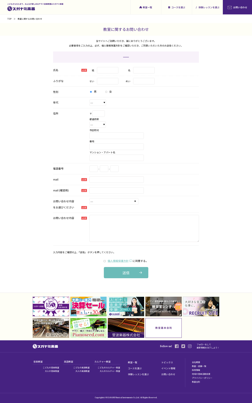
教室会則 (196, 381)
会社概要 (196, 362)
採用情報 (196, 370)
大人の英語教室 (82, 371)
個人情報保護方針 (118, 261)
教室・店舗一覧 (199, 366)
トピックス (167, 362)
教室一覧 (147, 7)
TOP (9, 18)
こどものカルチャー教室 (109, 367)
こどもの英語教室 (81, 367)
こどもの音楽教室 (51, 367)
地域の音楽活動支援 (201, 373)
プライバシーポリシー (202, 377)
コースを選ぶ (178, 7)
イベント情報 (168, 368)
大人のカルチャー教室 (110, 371)
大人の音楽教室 (52, 371)
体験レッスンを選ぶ (208, 7)
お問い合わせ (168, 374)
